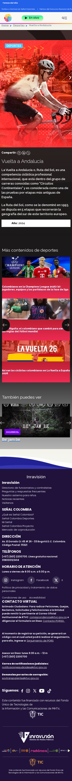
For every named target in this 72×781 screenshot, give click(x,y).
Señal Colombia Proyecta (17, 526)
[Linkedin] (24, 152)
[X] (28, 152)
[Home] (10, 18)
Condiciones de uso (14, 597)
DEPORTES (14, 45)
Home (5, 25)
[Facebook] (19, 152)
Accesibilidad (37, 597)
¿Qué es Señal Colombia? (18, 514)
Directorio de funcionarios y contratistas (27, 487)
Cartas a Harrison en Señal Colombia (18, 9)
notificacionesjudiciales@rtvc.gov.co (24, 667)
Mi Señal (7, 522)
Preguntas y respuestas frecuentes (24, 491)
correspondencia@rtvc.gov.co (48, 617)
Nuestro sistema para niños (19, 495)
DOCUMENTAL (12, 432)
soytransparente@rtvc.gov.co (20, 678)
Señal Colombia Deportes (18, 518)
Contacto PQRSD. (54, 621)
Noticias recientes (13, 499)
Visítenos (7, 503)
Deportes (18, 25)
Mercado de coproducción (18, 529)
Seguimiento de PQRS (40, 640)
